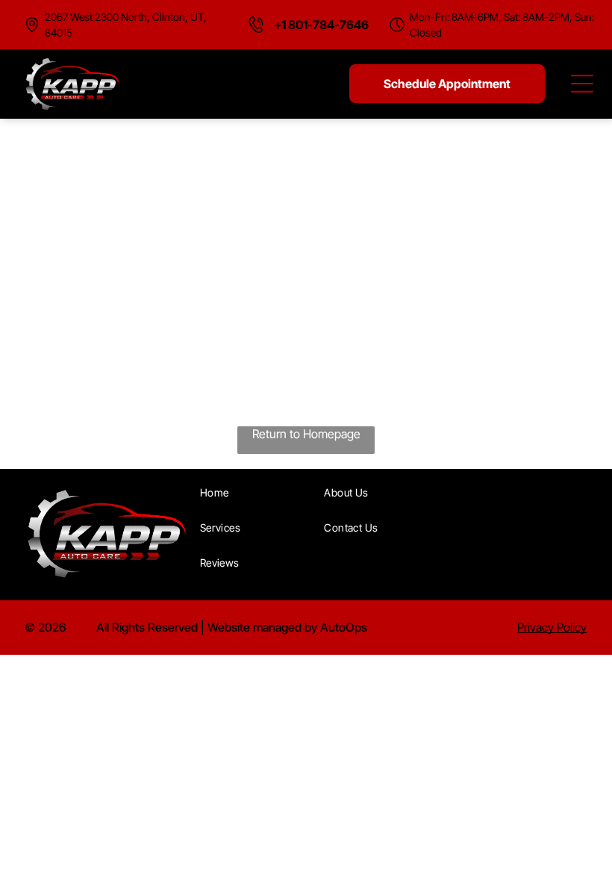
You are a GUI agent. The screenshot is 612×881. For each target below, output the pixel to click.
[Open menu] (582, 83)
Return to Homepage (306, 433)
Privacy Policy (552, 627)
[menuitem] (256, 492)
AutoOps (343, 627)
